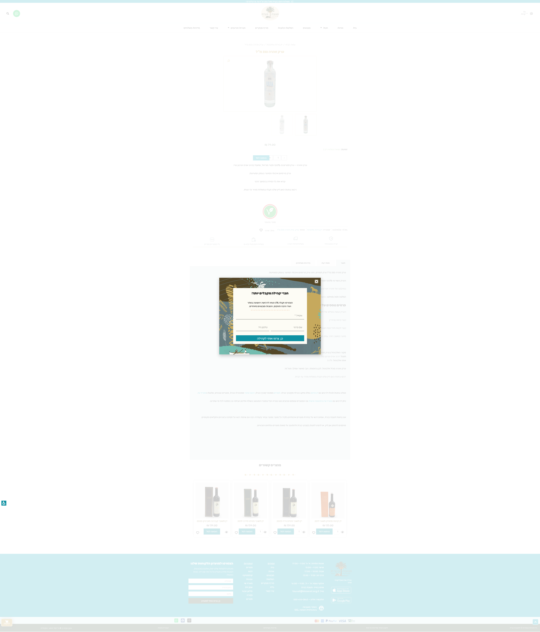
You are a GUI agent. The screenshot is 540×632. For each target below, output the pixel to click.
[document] (270, 316)
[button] (316, 281)
